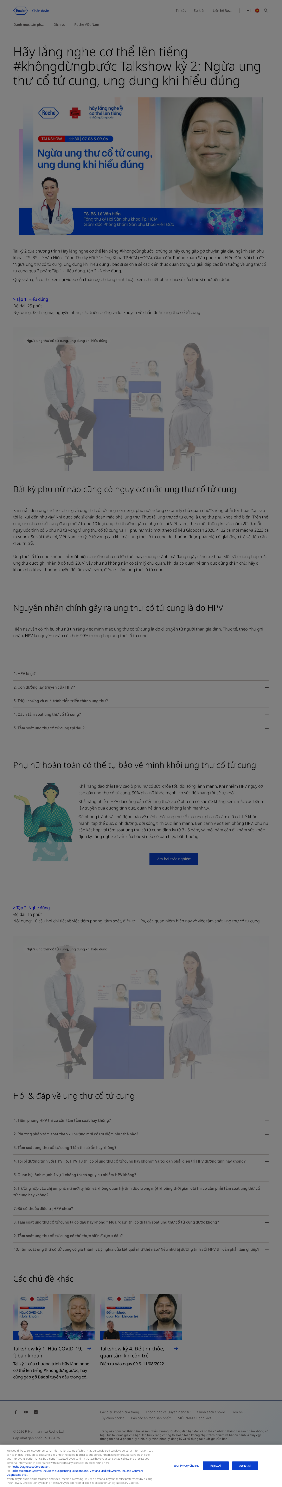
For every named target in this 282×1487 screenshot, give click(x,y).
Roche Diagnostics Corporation (30, 1466)
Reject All (215, 1465)
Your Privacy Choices (186, 1465)
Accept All (245, 1465)
